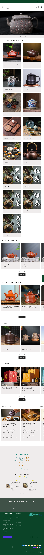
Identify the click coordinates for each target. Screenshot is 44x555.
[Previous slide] (18, 36)
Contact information (33, 552)
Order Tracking (19, 525)
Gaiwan (26, 114)
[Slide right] (24, 271)
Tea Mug (26, 89)
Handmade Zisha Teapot (30, 64)
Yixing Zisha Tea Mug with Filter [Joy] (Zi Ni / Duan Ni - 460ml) (30, 348)
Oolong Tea (7, 235)
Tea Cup (6, 114)
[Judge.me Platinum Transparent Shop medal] (19, 459)
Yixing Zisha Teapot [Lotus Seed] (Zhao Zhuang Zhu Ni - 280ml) (29, 265)
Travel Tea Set (27, 138)
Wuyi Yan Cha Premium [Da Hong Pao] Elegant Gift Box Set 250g (9, 388)
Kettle (25, 162)
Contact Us (18, 527)
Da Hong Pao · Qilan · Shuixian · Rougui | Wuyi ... (30, 425)
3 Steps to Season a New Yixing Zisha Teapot (7, 519)
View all (22, 274)
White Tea (6, 211)
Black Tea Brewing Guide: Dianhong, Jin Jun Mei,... (10, 425)
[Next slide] (23, 36)
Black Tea (26, 186)
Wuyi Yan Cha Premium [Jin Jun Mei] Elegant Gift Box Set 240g (29, 388)
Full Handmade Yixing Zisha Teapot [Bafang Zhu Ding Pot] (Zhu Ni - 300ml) (29, 307)
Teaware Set (7, 162)
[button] (2, 7)
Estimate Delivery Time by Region (21, 517)
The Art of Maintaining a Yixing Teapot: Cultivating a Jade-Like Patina (8, 524)
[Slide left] (19, 271)
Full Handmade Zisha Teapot (11, 64)
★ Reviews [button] (42, 278)
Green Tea (26, 211)
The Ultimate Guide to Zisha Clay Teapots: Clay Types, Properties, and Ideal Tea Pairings (8, 530)
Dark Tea (6, 186)
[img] (22, 476)
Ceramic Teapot (8, 89)
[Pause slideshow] (26, 36)
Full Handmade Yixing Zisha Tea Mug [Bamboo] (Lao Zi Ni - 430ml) (9, 348)
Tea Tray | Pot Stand (9, 138)
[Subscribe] (31, 508)
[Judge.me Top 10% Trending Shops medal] (24, 464)
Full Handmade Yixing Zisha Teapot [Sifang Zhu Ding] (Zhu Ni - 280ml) (10, 307)
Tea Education (18, 522)
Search (17, 520)
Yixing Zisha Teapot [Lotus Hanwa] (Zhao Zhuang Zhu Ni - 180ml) (10, 265)
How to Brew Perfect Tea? (7, 516)
